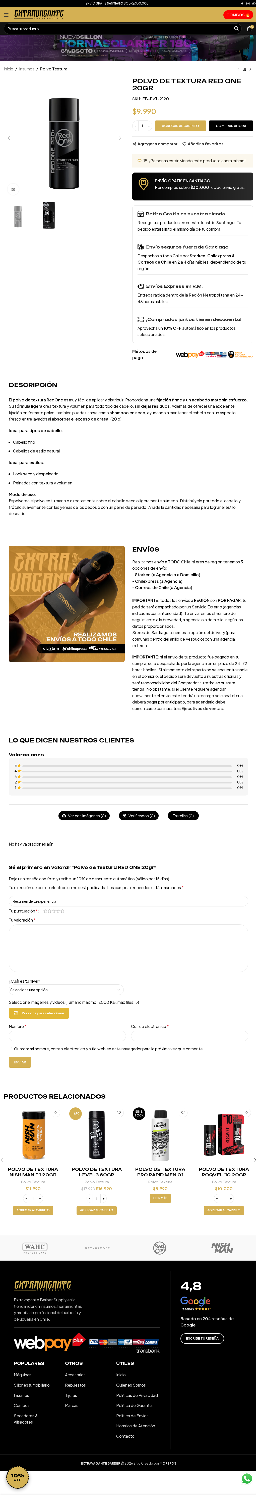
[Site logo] (39, 14)
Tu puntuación (23, 911)
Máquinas (22, 1374)
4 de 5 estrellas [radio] (58, 911)
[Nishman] (222, 1248)
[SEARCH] (236, 28)
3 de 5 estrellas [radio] (54, 911)
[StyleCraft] (97, 1248)
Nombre (17, 1026)
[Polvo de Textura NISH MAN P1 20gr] (33, 1135)
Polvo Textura (54, 68)
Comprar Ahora (231, 126)
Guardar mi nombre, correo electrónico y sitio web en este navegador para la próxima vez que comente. (109, 1048)
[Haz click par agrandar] (13, 189)
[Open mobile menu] (6, 15)
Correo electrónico (150, 1026)
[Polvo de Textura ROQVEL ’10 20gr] (224, 1135)
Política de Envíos (132, 1415)
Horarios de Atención (135, 1425)
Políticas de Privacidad (137, 1395)
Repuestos (75, 1385)
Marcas (71, 1405)
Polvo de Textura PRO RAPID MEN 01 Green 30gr (160, 1175)
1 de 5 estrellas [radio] (45, 911)
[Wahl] (35, 1248)
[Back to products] (244, 69)
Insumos (26, 68)
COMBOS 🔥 (238, 14)
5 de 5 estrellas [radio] (62, 911)
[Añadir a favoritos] (55, 1112)
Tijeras (71, 1395)
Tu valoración (22, 920)
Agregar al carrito (180, 126)
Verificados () (141, 815)
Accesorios (75, 1374)
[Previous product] (238, 69)
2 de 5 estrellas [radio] (49, 911)
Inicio (8, 68)
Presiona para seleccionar (43, 1013)
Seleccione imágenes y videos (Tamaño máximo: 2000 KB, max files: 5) (74, 1002)
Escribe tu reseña (202, 1338)
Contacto (125, 1436)
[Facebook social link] (242, 3)
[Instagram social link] (248, 3)
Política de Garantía (134, 1405)
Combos (22, 1405)
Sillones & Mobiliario (32, 1385)
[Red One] (159, 1248)
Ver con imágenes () (86, 815)
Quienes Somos (131, 1385)
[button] (9, 138)
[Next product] (250, 69)
